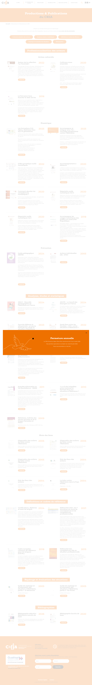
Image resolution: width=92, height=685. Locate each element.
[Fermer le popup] (86, 333)
